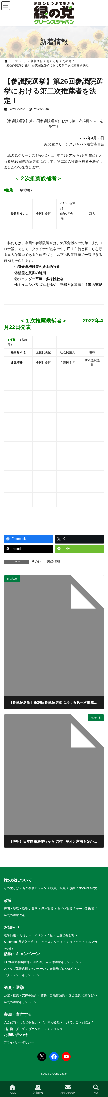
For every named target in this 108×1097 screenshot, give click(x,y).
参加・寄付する (18, 1014)
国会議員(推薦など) (82, 995)
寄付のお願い (29, 1022)
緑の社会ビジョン (35, 888)
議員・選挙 (14, 987)
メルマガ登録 (50, 1022)
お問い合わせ (16, 1034)
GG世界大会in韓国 (16, 962)
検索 (95, 1092)
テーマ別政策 (85, 908)
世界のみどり (66, 935)
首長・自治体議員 (53, 995)
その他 (36, 561)
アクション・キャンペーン (22, 975)
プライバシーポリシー (19, 1042)
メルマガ (91, 942)
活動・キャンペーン (22, 954)
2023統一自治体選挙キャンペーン (56, 962)
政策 (8, 900)
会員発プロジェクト (63, 968)
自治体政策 (64, 908)
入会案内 (10, 1022)
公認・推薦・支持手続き (20, 995)
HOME (12, 1092)
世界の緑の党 (88, 888)
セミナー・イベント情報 (36, 935)
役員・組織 (58, 888)
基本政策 (47, 908)
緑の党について (18, 880)
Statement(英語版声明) (19, 942)
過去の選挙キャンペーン (20, 1002)
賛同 (35, 908)
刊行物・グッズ (14, 1029)
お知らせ (12, 927)
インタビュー (72, 942)
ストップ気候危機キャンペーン (25, 968)
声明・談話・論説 (16, 908)
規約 (72, 888)
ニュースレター (49, 942)
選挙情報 (53, 561)
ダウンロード (38, 1029)
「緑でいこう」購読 (76, 1022)
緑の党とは (11, 888)
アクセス (56, 1029)
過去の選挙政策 (14, 915)
